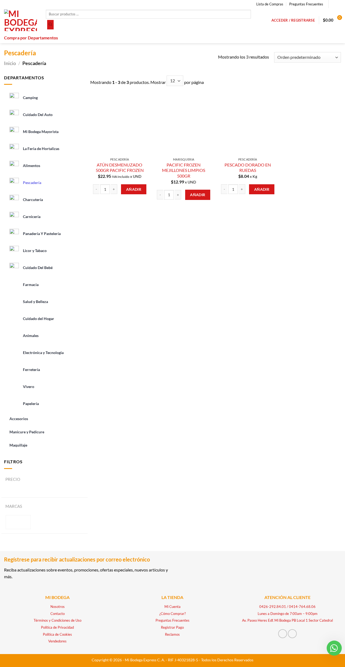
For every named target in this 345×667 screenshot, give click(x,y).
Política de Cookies (57, 634)
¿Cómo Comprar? (172, 613)
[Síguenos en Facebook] (333, 4)
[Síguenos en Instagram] (338, 4)
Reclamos (172, 634)
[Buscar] (50, 25)
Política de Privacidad (57, 627)
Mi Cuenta (172, 606)
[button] (293, 20)
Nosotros (57, 606)
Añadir (134, 189)
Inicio (10, 63)
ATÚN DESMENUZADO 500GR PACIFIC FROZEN (120, 167)
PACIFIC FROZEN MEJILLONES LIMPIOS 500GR (183, 170)
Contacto (57, 613)
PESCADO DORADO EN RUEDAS (248, 167)
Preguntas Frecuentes (306, 4)
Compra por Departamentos (31, 37)
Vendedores (57, 641)
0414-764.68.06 (302, 606)
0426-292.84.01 (272, 606)
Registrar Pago (172, 627)
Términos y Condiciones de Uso (57, 620)
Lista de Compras (269, 4)
